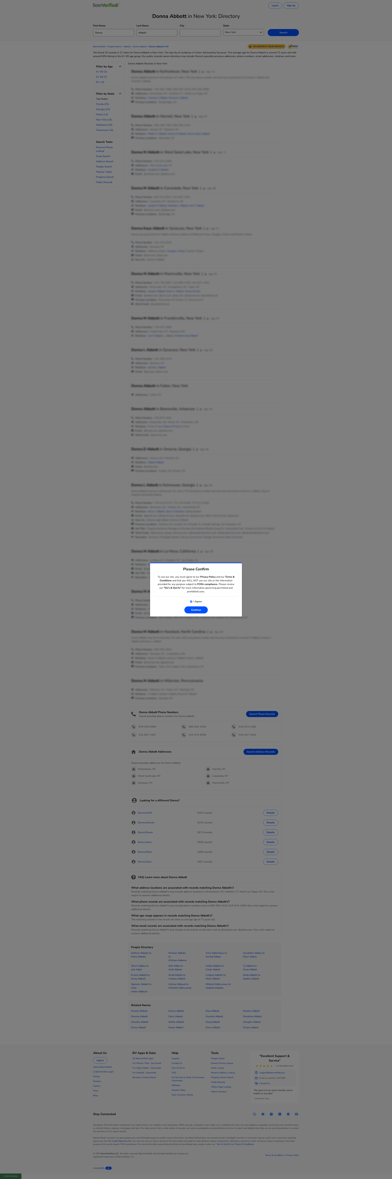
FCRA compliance (207, 584)
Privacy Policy (208, 577)
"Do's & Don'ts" (172, 588)
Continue (196, 610)
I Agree (197, 601)
